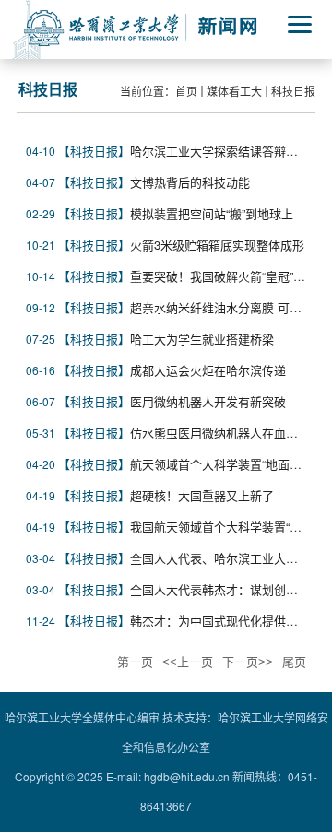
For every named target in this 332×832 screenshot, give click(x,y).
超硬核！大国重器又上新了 (202, 495)
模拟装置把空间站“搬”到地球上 (211, 213)
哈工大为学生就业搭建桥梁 (202, 338)
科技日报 (293, 91)
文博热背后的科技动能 (190, 182)
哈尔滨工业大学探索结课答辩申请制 (226, 150)
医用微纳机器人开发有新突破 (208, 401)
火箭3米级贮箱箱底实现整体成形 (217, 244)
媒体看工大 (234, 91)
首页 (186, 91)
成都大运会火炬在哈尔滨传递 (208, 370)
